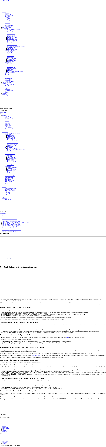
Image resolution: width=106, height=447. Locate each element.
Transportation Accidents (10, 50)
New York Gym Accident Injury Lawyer (10, 231)
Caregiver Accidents (9, 73)
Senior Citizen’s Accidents (10, 72)
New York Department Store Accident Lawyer (11, 225)
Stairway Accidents (11, 32)
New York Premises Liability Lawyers (9, 219)
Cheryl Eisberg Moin (9, 15)
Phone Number (3, 251)
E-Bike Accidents (10, 61)
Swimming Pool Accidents (12, 39)
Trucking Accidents (11, 59)
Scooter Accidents (10, 56)
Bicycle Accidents (10, 57)
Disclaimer (4, 442)
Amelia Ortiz (7, 23)
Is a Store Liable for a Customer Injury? (10, 220)
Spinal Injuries (10, 64)
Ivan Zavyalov (8, 20)
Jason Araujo (7, 19)
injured (67, 337)
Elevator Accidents (11, 36)
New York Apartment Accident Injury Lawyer (11, 223)
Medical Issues (8, 62)
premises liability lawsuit (36, 355)
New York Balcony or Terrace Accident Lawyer (11, 230)
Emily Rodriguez (8, 24)
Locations (4, 430)
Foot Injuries (9, 70)
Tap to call (7, 0)
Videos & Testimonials (6, 82)
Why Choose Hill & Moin (10, 86)
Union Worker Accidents (12, 49)
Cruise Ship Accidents (11, 60)
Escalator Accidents (11, 35)
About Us (7, 13)
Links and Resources (9, 90)
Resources (4, 83)
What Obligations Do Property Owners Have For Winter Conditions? (15, 222)
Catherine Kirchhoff (9, 25)
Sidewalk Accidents (11, 34)
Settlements (7, 92)
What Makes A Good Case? (10, 84)
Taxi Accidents (10, 52)
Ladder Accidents (10, 31)
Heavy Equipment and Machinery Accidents (16, 46)
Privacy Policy (5, 441)
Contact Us (4, 94)
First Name (2, 238)
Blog (6, 88)
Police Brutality (8, 79)
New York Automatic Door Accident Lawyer (11, 224)
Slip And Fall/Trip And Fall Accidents (12, 29)
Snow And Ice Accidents (12, 40)
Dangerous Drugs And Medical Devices (15, 71)
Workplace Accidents (9, 43)
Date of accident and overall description (7, 256)
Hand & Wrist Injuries (11, 65)
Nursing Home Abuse (9, 74)
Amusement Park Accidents (12, 37)
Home (3, 215)
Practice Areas (5, 28)
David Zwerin (7, 16)
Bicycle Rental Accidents (12, 58)
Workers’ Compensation (12, 45)
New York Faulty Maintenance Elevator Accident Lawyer (13, 228)
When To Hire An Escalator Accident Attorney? (11, 221)
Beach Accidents (10, 38)
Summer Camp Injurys (11, 41)
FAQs (6, 91)
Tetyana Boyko (8, 21)
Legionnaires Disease (11, 68)
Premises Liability (8, 30)
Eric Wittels (7, 17)
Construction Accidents (6, 27)
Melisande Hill (8, 14)
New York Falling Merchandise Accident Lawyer (12, 226)
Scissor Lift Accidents (11, 48)
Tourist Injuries (8, 80)
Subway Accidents (11, 53)
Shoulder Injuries (10, 69)
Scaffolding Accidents (11, 47)
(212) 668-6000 (3, 112)
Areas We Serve (8, 95)
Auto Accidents (10, 51)
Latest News (7, 89)
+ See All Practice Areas (9, 81)
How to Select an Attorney (10, 85)
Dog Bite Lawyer (8, 78)
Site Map (4, 443)
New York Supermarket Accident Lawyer (10, 227)
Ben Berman (7, 18)
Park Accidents (10, 42)
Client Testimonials (6, 428)
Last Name (2, 243)
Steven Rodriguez (8, 26)
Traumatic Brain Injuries (12, 63)
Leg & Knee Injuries (11, 67)
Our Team (4, 12)
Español (4, 93)
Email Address (3, 247)
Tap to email (2, 0)
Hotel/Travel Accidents (9, 77)
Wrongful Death (8, 75)
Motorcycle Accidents (11, 54)
